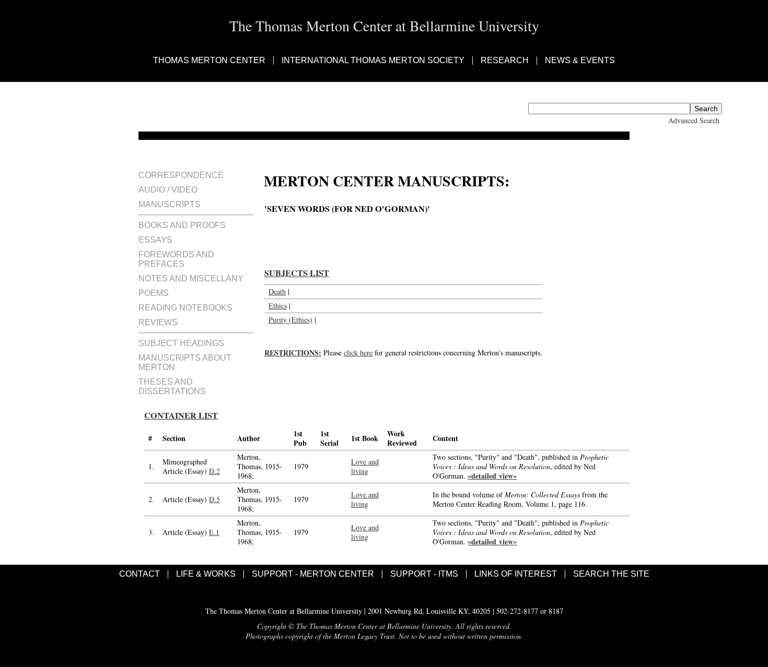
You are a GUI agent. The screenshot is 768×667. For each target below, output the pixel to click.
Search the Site (611, 574)
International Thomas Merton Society (373, 60)
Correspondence (181, 175)
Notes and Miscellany (190, 278)
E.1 (214, 532)
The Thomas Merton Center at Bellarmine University (384, 25)
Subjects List (296, 273)
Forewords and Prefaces (176, 259)
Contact (139, 574)
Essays (155, 239)
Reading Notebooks (185, 307)
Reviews (158, 322)
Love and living (365, 466)
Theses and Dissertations (172, 386)
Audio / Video (167, 189)
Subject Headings (181, 343)
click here (358, 353)
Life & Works (206, 574)
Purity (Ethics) (290, 320)
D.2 (214, 471)
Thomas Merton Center (209, 60)
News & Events (580, 60)
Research (505, 60)
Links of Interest (515, 574)
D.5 (214, 499)
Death (277, 291)
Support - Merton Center (313, 574)
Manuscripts (169, 204)
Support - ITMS (424, 574)
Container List (181, 415)
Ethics (278, 306)
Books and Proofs (182, 225)
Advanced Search (693, 120)
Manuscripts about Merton (184, 362)
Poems (153, 293)
